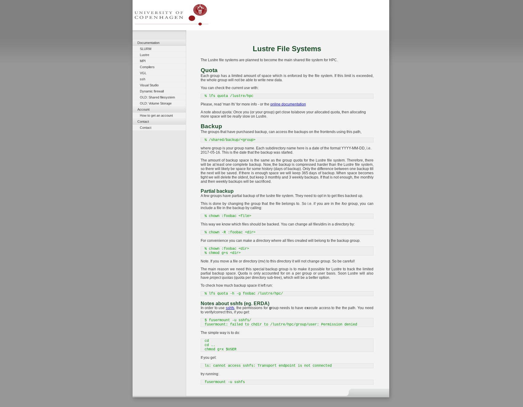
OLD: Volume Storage (156, 103)
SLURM (145, 49)
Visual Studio (149, 85)
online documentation (288, 104)
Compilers (147, 67)
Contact (145, 127)
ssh (142, 79)
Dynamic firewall (152, 91)
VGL (143, 73)
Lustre (144, 55)
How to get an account (156, 115)
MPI (143, 61)
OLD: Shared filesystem (157, 97)
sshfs (230, 308)
